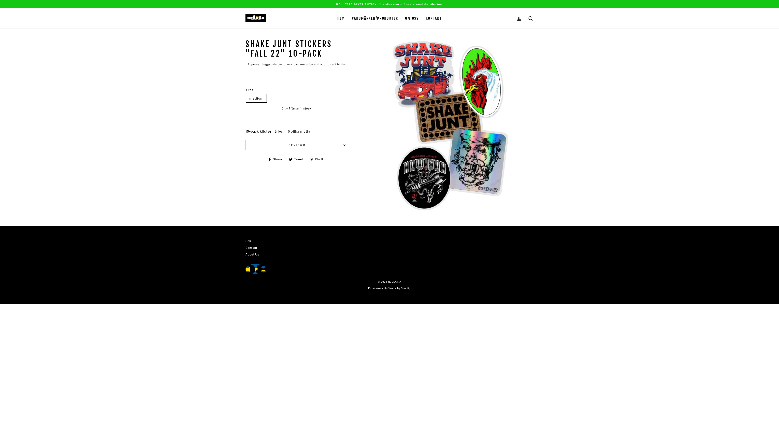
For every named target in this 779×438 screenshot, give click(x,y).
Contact (251, 247)
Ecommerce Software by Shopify (389, 288)
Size (249, 90)
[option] (389, 4)
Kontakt (434, 18)
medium (256, 98)
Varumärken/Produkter (375, 18)
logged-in (270, 64)
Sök (248, 241)
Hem (341, 18)
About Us (252, 254)
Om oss (412, 18)
